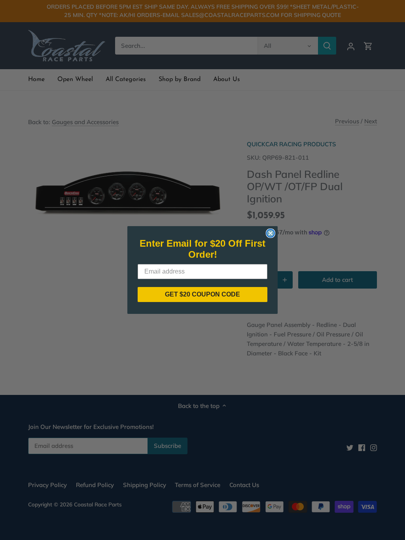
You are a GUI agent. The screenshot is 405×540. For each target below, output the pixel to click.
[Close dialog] (270, 233)
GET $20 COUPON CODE (202, 294)
